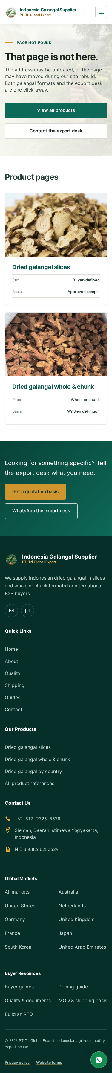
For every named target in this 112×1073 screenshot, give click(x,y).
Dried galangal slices (41, 267)
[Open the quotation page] (11, 610)
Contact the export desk (56, 131)
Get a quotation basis (35, 491)
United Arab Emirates (82, 947)
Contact (13, 709)
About (11, 661)
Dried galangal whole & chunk (53, 386)
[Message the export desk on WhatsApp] (27, 610)
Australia (68, 892)
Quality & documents (28, 1000)
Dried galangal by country (33, 771)
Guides (12, 697)
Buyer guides (19, 987)
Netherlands (72, 906)
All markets (17, 892)
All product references (29, 783)
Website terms (49, 1062)
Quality (13, 673)
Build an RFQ (19, 1014)
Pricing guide (73, 987)
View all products (56, 110)
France (12, 933)
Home (11, 649)
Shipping (14, 685)
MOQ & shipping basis (83, 1000)
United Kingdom (77, 919)
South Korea (18, 947)
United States (20, 906)
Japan (65, 933)
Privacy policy (17, 1062)
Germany (15, 919)
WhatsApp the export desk (41, 510)
